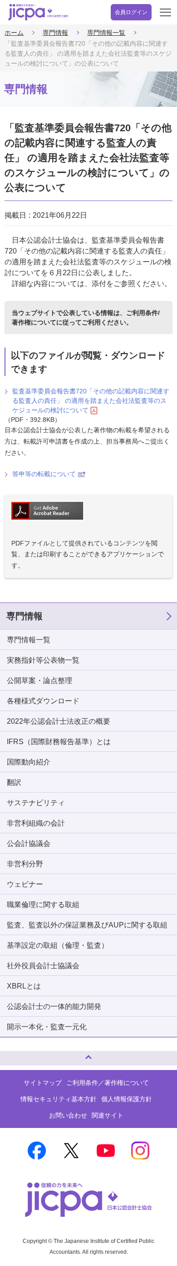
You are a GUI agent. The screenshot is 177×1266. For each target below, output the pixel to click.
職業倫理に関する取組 (43, 904)
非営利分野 (25, 864)
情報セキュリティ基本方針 (58, 1099)
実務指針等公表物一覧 (43, 660)
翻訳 (14, 782)
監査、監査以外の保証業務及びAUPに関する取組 (87, 925)
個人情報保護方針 (126, 1099)
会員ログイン (131, 12)
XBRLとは (24, 986)
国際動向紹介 (28, 762)
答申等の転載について (44, 474)
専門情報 (55, 32)
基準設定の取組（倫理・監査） (57, 945)
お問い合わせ (68, 1115)
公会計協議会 (28, 843)
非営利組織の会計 (36, 823)
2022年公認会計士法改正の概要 (58, 721)
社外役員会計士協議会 (43, 966)
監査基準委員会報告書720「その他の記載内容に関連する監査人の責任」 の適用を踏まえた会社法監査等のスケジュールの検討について (90, 400)
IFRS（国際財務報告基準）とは (59, 741)
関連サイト (107, 1115)
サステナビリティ (36, 803)
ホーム (14, 32)
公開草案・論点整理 (39, 680)
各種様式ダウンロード (43, 701)
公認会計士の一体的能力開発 (54, 1006)
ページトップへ (16, 1054)
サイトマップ (43, 1082)
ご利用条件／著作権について (107, 1082)
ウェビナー (25, 884)
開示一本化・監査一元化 (47, 1027)
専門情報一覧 (106, 32)
